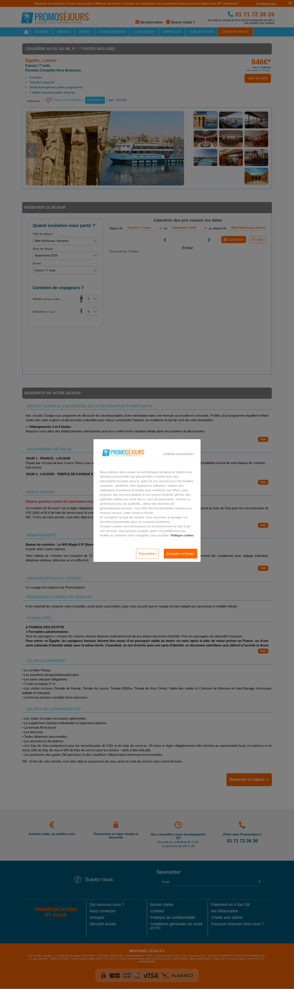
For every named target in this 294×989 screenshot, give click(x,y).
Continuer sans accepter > (178, 453)
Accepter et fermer (180, 553)
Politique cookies (182, 535)
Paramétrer (147, 553)
